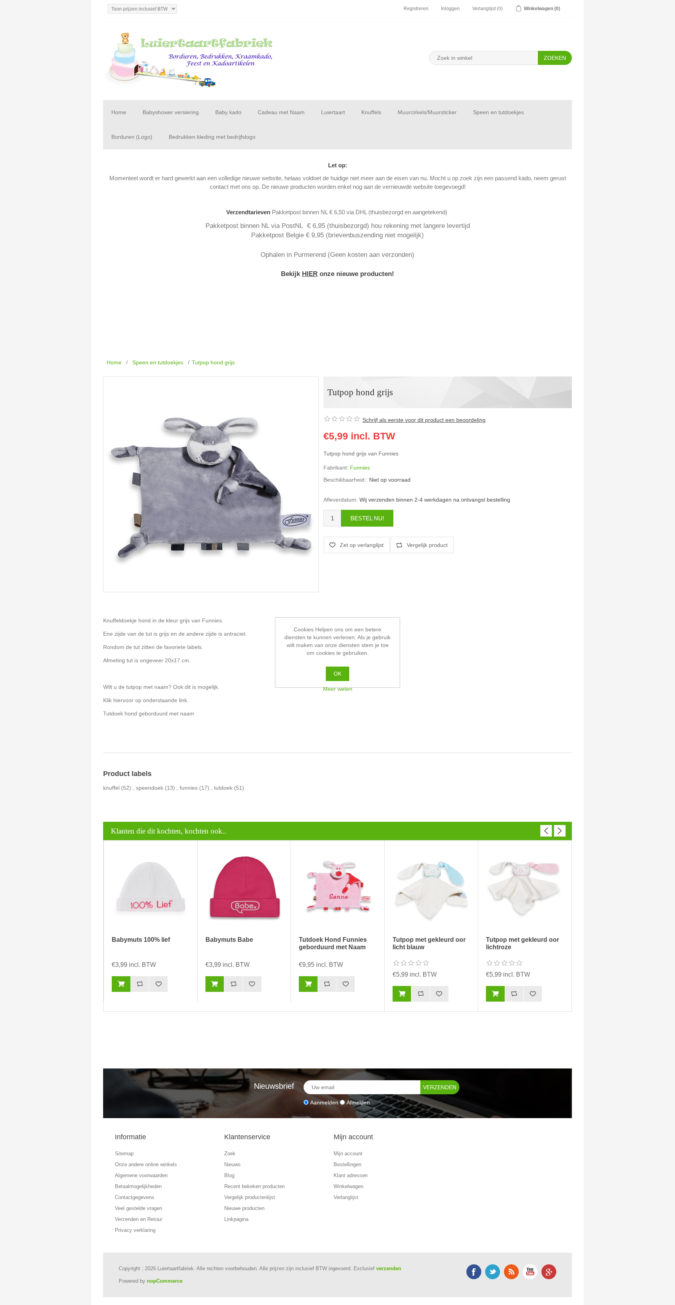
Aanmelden (324, 1102)
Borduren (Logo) (131, 137)
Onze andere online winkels (146, 1164)
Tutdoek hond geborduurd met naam (148, 713)
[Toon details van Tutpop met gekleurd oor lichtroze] (525, 889)
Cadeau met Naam (281, 112)
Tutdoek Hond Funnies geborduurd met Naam (333, 943)
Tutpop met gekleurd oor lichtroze (522, 943)
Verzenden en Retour (138, 1219)
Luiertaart (333, 112)
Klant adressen (351, 1175)
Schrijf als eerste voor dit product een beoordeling (424, 420)
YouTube (530, 1271)
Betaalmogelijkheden (138, 1186)
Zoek (230, 1153)
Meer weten (337, 689)
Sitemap (124, 1153)
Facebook (473, 1271)
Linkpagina (236, 1219)
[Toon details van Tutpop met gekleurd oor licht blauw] (431, 889)
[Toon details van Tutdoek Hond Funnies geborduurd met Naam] (338, 889)
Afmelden (358, 1102)
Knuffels (371, 112)
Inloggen (450, 8)
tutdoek (223, 788)
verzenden (388, 1268)
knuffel (111, 788)
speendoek (149, 788)
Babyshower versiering (171, 112)
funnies (189, 788)
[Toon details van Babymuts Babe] (244, 889)
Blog (229, 1175)
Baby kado (228, 112)
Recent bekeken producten (254, 1186)
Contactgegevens (134, 1197)
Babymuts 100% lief (141, 939)
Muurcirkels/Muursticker (427, 112)
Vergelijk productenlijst (249, 1197)
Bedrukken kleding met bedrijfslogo (212, 137)
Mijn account (348, 1153)
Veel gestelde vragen (138, 1208)
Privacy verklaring (135, 1230)
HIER (310, 273)
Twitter (492, 1271)
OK (337, 673)
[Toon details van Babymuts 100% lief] (150, 889)
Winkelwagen (348, 1186)
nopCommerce (164, 1281)
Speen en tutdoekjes (498, 112)
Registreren (416, 8)
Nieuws (232, 1164)
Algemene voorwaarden (141, 1175)
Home (118, 112)
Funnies (360, 467)
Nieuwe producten (244, 1208)
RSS (511, 1271)
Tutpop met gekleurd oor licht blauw (429, 943)
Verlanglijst (346, 1197)
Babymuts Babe (229, 939)
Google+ (548, 1271)
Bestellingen (347, 1164)
